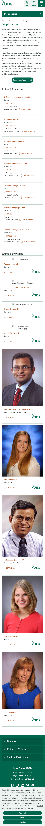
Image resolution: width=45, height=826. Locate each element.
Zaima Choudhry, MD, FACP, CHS (16, 287)
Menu (41, 5)
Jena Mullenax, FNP (11, 479)
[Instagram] (17, 785)
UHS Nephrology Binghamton (15, 163)
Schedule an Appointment (22, 80)
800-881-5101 (11, 192)
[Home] (7, 5)
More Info (22, 822)
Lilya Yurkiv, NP (10, 712)
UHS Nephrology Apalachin (14, 207)
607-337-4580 (11, 148)
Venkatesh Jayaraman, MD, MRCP (17, 409)
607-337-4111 (11, 103)
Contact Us (29, 779)
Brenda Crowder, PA (11, 309)
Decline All (22, 817)
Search (34, 5)
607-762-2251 (11, 170)
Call (27, 5)
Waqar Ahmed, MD (11, 264)
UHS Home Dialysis (11, 119)
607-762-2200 (23, 767)
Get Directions (26, 109)
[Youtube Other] (33, 785)
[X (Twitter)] (27, 785)
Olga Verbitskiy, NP (11, 636)
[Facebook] (12, 785)
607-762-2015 (11, 236)
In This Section (10, 13)
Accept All (22, 813)
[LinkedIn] (22, 785)
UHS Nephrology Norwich (14, 141)
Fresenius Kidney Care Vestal (15, 185)
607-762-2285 (11, 125)
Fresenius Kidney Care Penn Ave (16, 230)
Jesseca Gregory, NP (11, 333)
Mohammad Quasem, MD (14, 560)
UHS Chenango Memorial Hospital (17, 97)
